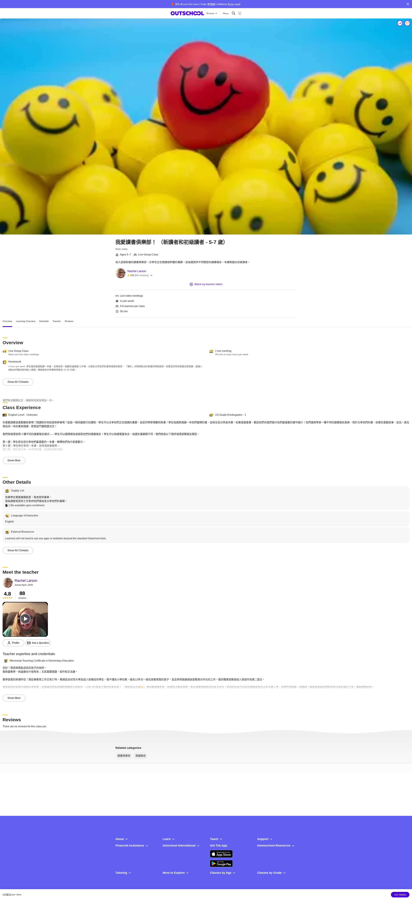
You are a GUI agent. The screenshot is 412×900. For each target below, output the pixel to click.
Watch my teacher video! (208, 284)
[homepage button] (187, 13)
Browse (210, 13)
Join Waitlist (400, 894)
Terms (231, 4)
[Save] (407, 23)
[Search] (233, 13)
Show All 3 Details (17, 382)
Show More (14, 460)
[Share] (400, 23)
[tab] (7, 321)
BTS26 (211, 4)
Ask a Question (40, 642)
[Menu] (239, 13)
